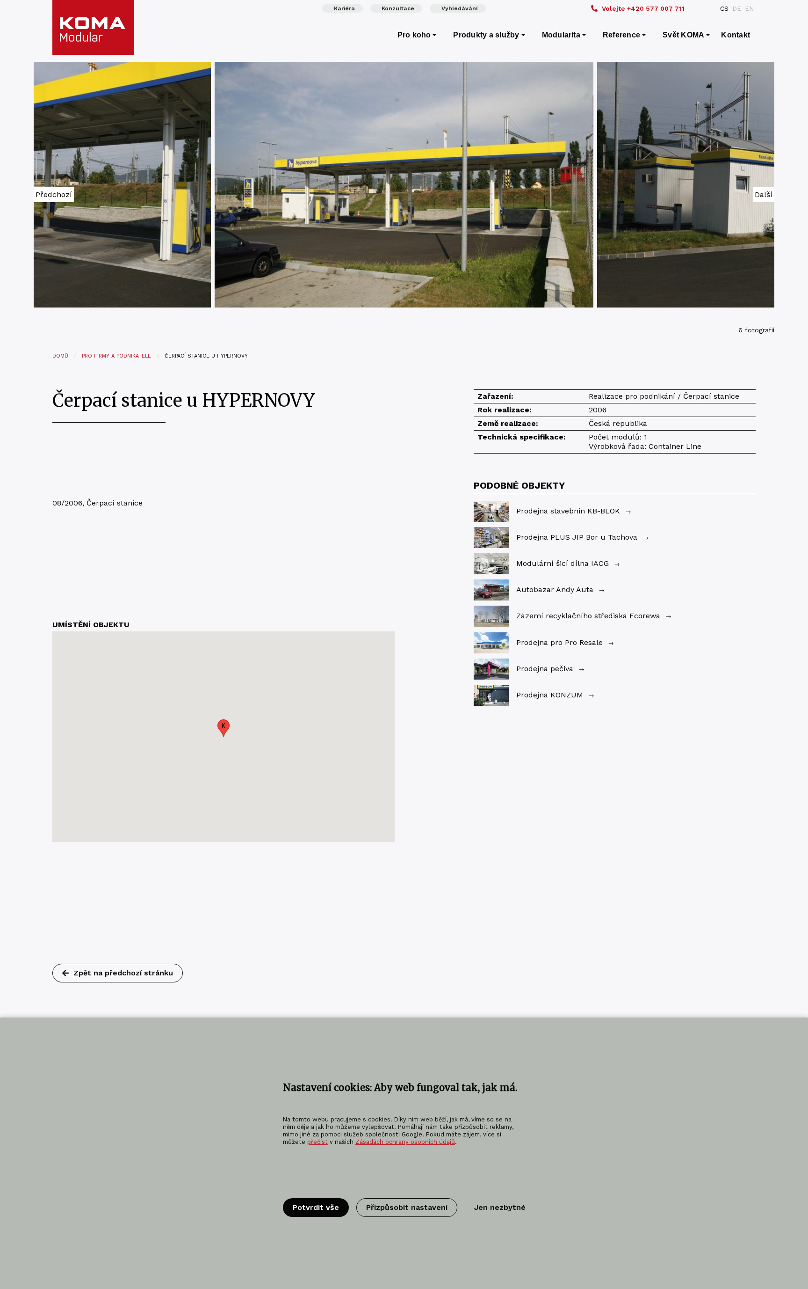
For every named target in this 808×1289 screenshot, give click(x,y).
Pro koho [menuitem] (414, 35)
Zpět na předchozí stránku (123, 972)
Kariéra (344, 8)
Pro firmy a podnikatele (116, 356)
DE (736, 8)
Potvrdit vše (316, 1207)
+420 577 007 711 (643, 8)
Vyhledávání (459, 8)
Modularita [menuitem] (561, 35)
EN (749, 8)
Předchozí (54, 194)
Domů (60, 356)
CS (724, 8)
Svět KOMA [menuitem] (683, 35)
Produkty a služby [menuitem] (486, 35)
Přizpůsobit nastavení (406, 1207)
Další (763, 194)
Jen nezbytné (500, 1207)
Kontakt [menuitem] (735, 35)
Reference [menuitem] (621, 35)
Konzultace (398, 8)
